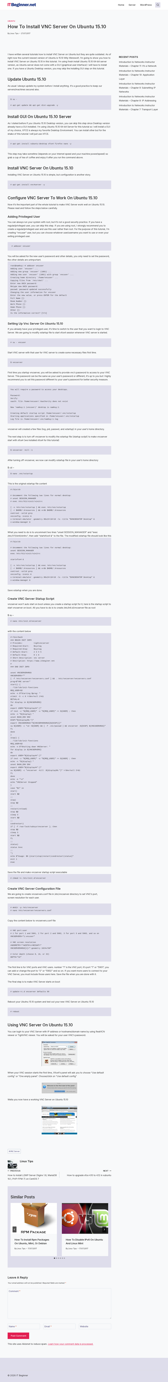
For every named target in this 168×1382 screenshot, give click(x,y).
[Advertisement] (52, 42)
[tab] (54, 1258)
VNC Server (14, 1151)
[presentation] (34, 1218)
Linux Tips (14, 33)
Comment (14, 1291)
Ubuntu (11, 21)
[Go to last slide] (14, 1229)
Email (48, 1326)
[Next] (104, 1229)
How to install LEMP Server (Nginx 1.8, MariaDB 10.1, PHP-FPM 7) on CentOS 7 (32, 1175)
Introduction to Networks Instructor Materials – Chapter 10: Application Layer (137, 75)
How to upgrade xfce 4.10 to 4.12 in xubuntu (89, 1173)
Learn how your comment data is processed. (70, 1344)
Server (132, 5)
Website (84, 1326)
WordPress (146, 5)
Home (121, 5)
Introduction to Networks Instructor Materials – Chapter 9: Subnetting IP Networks (137, 87)
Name (13, 1326)
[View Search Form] (157, 5)
